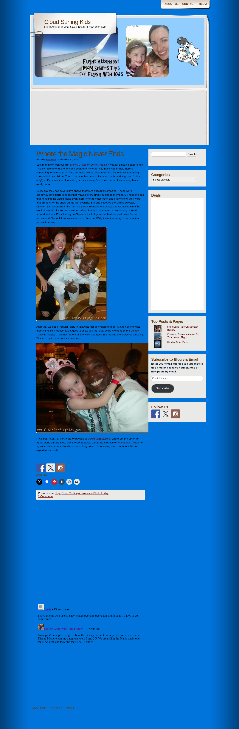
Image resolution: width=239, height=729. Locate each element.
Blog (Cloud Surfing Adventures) (74, 493)
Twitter (135, 442)
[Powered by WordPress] (217, 723)
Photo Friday (100, 493)
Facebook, (124, 442)
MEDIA (203, 3)
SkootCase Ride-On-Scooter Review (182, 328)
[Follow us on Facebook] (40, 467)
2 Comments (45, 496)
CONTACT (188, 3)
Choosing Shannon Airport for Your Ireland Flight (183, 336)
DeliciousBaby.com (99, 438)
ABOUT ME (171, 3)
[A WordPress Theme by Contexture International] (24, 723)
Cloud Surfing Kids (67, 22)
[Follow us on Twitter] (50, 467)
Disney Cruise (78, 164)
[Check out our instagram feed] (60, 467)
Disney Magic (99, 164)
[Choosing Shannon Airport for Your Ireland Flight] (179, 332)
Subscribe (162, 388)
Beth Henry (51, 159)
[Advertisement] (119, 119)
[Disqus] (90, 553)
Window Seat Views (178, 342)
